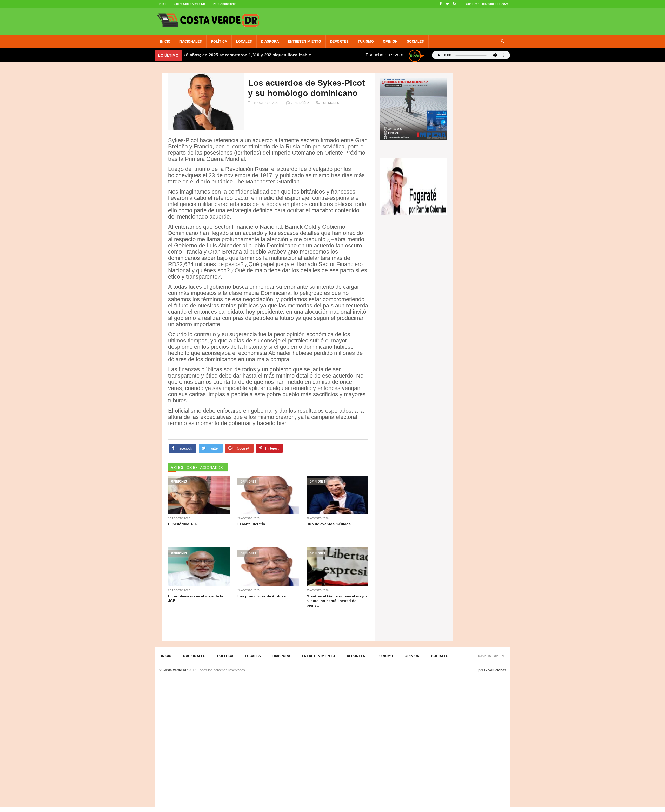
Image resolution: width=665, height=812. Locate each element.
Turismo (366, 41)
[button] (502, 41)
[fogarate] (413, 186)
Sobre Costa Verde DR (189, 4)
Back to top (488, 656)
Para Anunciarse (224, 4)
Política (219, 41)
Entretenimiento (304, 41)
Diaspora (270, 41)
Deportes (339, 41)
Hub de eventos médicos (329, 524)
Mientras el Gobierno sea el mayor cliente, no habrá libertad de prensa (337, 601)
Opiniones (330, 102)
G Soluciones (495, 670)
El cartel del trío (251, 524)
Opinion (390, 41)
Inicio (163, 4)
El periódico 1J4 (182, 524)
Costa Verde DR (175, 670)
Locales (244, 41)
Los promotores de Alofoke (261, 596)
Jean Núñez (300, 102)
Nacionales (190, 41)
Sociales (415, 41)
